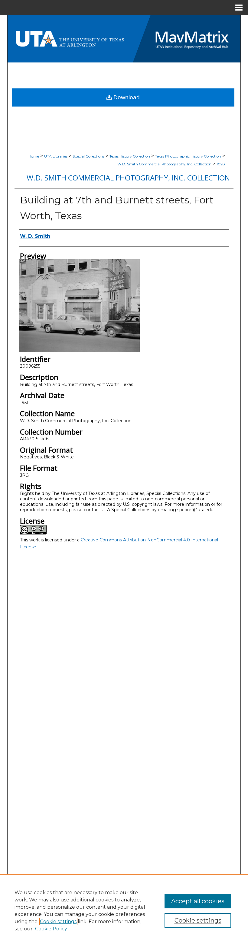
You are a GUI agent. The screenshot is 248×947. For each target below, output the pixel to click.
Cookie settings (58, 921)
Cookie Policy (51, 929)
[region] (124, 910)
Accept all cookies (197, 901)
